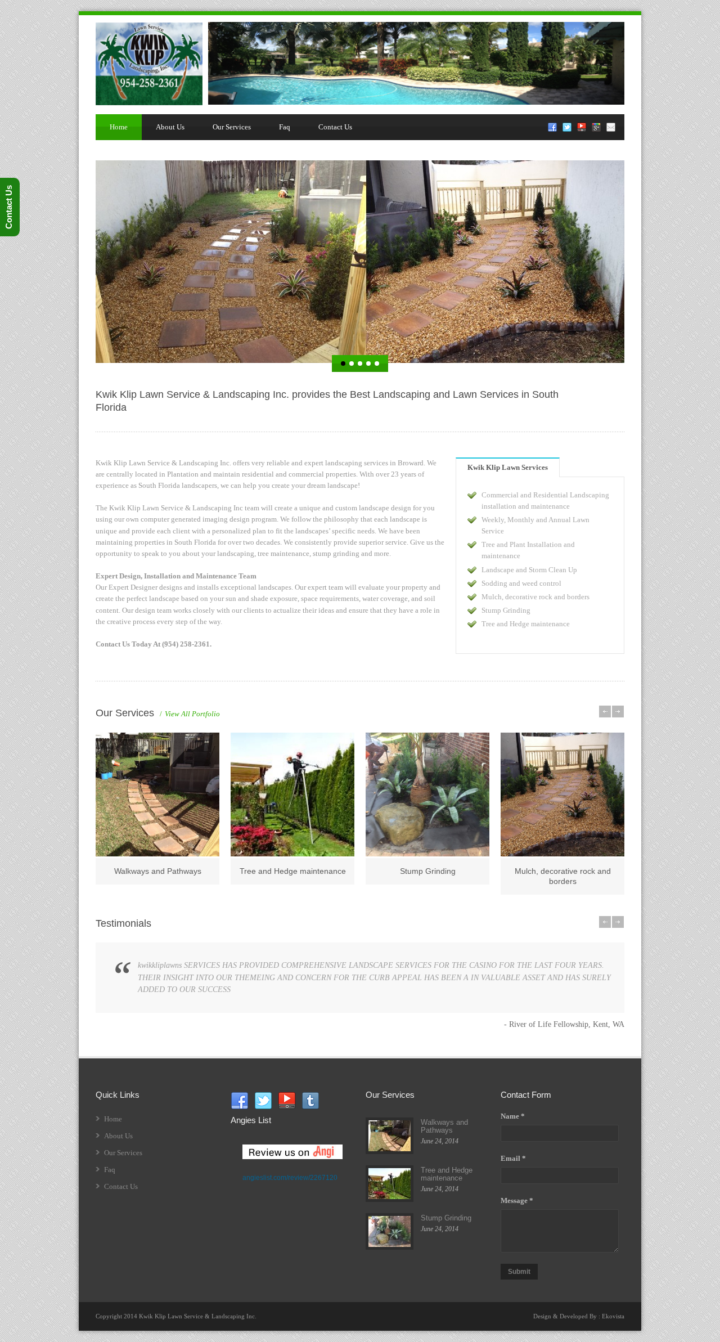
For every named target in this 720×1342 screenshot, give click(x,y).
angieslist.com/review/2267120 (290, 1178)
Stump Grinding (428, 871)
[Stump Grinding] (427, 794)
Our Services (232, 127)
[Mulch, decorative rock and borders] (562, 794)
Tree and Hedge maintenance (293, 871)
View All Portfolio (190, 714)
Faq (284, 127)
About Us (170, 127)
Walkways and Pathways (157, 871)
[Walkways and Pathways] (157, 794)
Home (119, 127)
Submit (519, 1272)
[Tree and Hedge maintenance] (292, 794)
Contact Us (335, 127)
